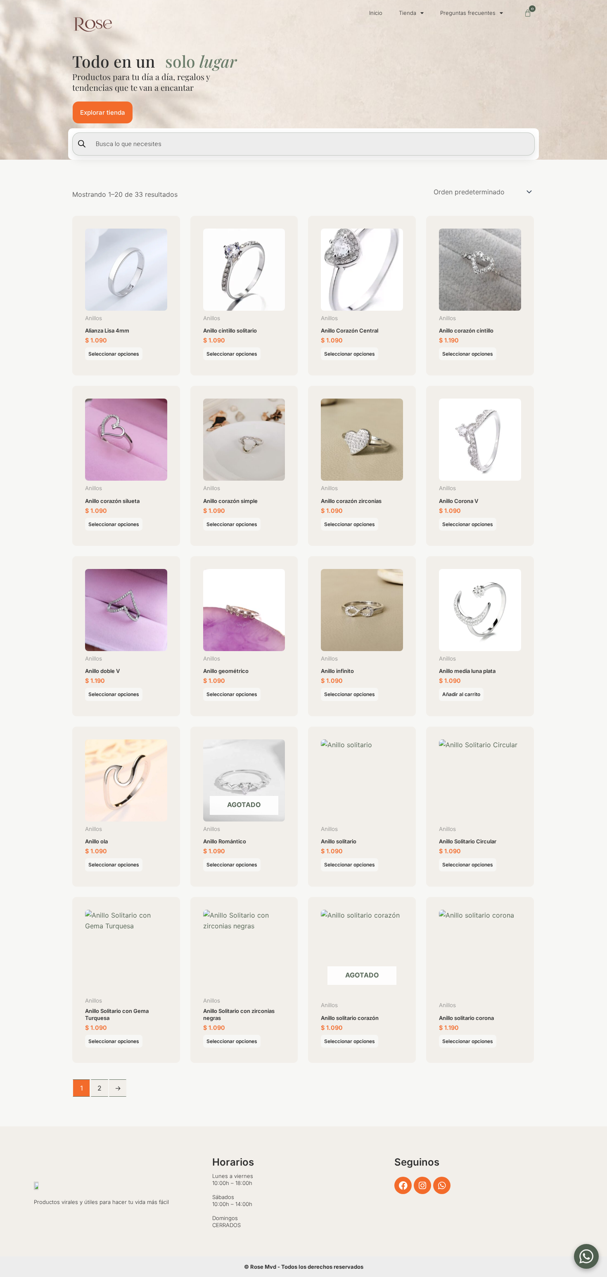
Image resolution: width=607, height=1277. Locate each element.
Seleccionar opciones (113, 354)
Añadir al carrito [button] (461, 694)
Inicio (375, 12)
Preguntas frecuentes (468, 12)
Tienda (407, 12)
